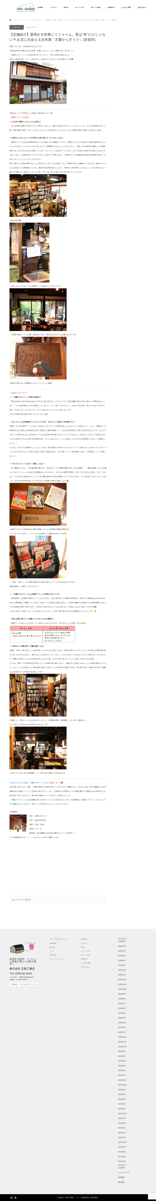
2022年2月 (122, 1133)
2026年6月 (122, 951)
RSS (15, 1197)
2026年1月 (122, 975)
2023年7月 (122, 1094)
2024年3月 (122, 1070)
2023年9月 (122, 1090)
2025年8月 (122, 999)
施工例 (66, 7)
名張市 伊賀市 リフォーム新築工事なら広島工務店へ (23, 961)
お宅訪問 (121, 1168)
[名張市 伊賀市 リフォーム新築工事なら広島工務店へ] (26, 7)
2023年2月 (122, 1109)
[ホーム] (10, 17)
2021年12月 (122, 1142)
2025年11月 (122, 984)
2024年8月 (122, 1056)
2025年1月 (122, 1032)
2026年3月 (122, 965)
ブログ (51, 951)
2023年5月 (122, 1099)
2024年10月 (122, 1046)
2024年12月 (122, 1037)
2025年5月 (122, 1013)
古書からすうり (27, 837)
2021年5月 (122, 1156)
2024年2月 (122, 1075)
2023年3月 (122, 1104)
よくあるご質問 (126, 7)
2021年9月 (122, 1147)
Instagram (11, 1197)
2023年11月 (122, 1080)
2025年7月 (122, 1003)
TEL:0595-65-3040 (20, 973)
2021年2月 (122, 1161)
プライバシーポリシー (56, 959)
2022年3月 (122, 1128)
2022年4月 (122, 1123)
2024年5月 (122, 1061)
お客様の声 (111, 7)
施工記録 (27, 899)
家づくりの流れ (96, 7)
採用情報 (121, 1177)
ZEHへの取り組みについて (59, 939)
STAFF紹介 (52, 955)
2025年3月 (122, 1023)
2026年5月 (122, 956)
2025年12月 (122, 980)
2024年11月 (122, 1042)
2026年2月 (122, 970)
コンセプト (53, 7)
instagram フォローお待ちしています (23, 984)
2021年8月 (122, 1152)
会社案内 (40, 7)
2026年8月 (122, 941)
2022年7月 (122, 1118)
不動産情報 (52, 943)
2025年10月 (122, 989)
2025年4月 (122, 1018)
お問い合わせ (142, 7)
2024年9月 (122, 1051)
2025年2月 (122, 1027)
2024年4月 (122, 1066)
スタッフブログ (79, 7)
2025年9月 (122, 994)
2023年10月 (122, 1085)
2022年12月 (122, 1113)
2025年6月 (122, 1008)
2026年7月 (122, 946)
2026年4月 (122, 960)
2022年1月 (122, 1137)
